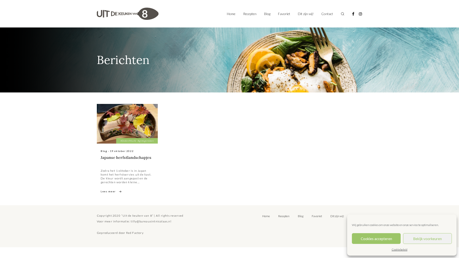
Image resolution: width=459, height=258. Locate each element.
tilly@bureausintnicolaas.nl (151, 221)
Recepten (250, 14)
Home (231, 14)
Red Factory (135, 233)
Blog (267, 14)
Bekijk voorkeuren (427, 238)
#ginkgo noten (145, 140)
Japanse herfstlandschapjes (126, 157)
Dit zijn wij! (306, 14)
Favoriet (284, 14)
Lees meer (108, 191)
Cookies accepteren (376, 238)
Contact (327, 14)
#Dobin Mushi (128, 140)
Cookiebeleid (399, 249)
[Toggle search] (342, 14)
